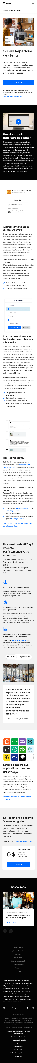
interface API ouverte (18, 640)
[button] (5, 931)
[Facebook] (30, 1008)
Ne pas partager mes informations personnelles (18, 1032)
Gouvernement (18, 1046)
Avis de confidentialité (18, 1040)
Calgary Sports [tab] (24, 657)
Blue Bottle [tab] (11, 657)
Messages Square (17, 519)
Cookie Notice (18, 1049)
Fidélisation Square (22, 508)
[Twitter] (27, 1008)
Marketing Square (12, 511)
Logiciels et (18, 951)
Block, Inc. (18, 1056)
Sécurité (18, 1043)
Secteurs (18, 961)
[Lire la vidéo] (18, 122)
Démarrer (18, 82)
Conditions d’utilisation (18, 1037)
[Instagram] (33, 1008)
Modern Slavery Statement (18, 1053)
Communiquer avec (12, 97)
